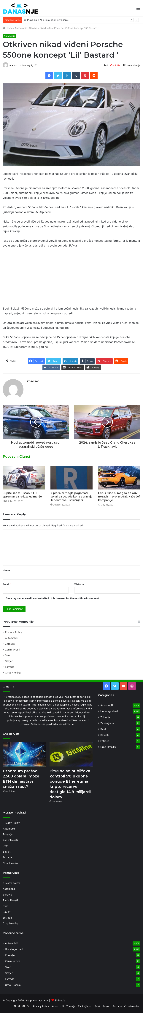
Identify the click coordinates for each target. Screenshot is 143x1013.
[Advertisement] (71, 279)
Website (79, 584)
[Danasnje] (20, 8)
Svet (8, 655)
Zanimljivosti (12, 649)
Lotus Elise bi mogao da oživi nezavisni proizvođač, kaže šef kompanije (119, 496)
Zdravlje (10, 643)
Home (9, 28)
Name (7, 570)
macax (13, 65)
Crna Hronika (13, 672)
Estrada (9, 666)
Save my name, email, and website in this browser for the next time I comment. (53, 598)
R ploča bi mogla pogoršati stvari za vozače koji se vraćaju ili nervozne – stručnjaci (71, 496)
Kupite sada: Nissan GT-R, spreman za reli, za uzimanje (22, 494)
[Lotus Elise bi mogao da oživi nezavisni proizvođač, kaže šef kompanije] (119, 477)
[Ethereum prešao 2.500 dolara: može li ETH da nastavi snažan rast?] (24, 754)
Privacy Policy (13, 632)
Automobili (21, 28)
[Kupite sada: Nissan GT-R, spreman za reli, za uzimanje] (24, 477)
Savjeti (9, 661)
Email (7, 584)
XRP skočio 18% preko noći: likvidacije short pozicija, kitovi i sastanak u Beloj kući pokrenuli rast (79, 19)
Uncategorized (109, 711)
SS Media (60, 1000)
